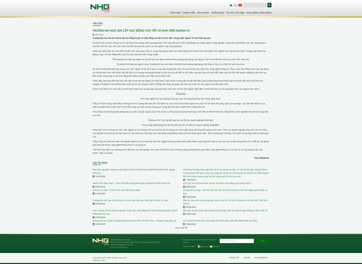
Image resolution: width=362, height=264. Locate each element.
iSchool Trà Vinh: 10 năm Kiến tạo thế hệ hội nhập (116, 190)
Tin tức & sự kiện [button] (235, 12)
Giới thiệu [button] (175, 12)
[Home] (99, 8)
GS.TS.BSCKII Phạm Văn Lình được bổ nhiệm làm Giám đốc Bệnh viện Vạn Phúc (220, 220)
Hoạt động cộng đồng (259, 12)
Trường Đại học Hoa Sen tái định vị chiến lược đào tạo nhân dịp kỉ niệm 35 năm (130, 200)
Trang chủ (234, 258)
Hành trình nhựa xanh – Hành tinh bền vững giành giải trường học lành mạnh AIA (131, 183)
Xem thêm (180, 227)
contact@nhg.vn (122, 247)
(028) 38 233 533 (125, 244)
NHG (109, 258)
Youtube (215, 246)
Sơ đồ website (261, 258)
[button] (270, 5)
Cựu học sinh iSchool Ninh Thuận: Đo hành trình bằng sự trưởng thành (217, 183)
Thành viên (189, 12)
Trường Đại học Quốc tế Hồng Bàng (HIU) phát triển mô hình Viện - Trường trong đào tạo (134, 220)
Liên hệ (247, 258)
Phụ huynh (203, 12)
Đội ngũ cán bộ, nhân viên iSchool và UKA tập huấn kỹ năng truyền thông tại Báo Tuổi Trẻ (225, 210)
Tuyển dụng (217, 12)
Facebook (204, 246)
